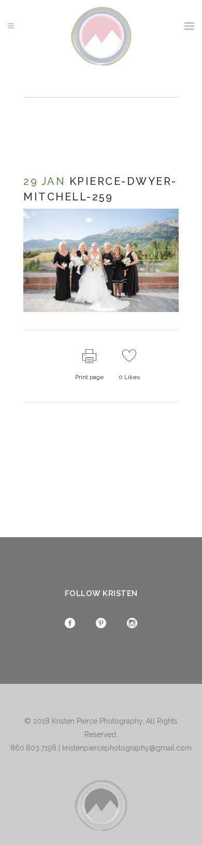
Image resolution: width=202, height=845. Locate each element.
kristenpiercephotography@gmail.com (127, 748)
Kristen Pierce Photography (97, 721)
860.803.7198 (33, 748)
